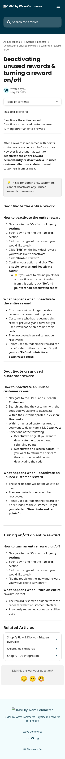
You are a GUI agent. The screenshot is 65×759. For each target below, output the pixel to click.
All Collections (11, 41)
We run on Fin (34, 749)
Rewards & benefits (35, 41)
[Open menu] (58, 6)
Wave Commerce (32, 731)
